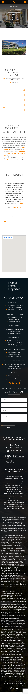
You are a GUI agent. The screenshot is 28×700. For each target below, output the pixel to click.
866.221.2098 (11, 345)
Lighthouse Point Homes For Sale (14, 493)
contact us (6, 160)
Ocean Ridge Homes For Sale (13, 497)
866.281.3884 (11, 310)
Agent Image (20, 685)
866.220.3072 (11, 380)
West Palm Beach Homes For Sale (14, 508)
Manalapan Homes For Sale (14, 495)
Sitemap (20, 683)
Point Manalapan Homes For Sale (14, 502)
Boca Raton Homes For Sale (14, 476)
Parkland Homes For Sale (14, 500)
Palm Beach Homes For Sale (14, 499)
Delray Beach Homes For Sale (14, 480)
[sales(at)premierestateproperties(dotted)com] (25, 2)
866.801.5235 (11, 368)
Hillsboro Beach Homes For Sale (14, 487)
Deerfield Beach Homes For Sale (14, 478)
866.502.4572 (11, 333)
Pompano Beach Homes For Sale (14, 504)
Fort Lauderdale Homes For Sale (14, 482)
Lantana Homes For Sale (14, 491)
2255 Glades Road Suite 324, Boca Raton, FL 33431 (15, 78)
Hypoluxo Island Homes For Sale (14, 489)
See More (17, 203)
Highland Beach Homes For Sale (14, 485)
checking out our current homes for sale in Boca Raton (14, 154)
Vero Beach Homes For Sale (14, 506)
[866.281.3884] (14, 2)
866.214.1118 (15, 82)
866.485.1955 (11, 356)
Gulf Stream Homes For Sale (14, 484)
